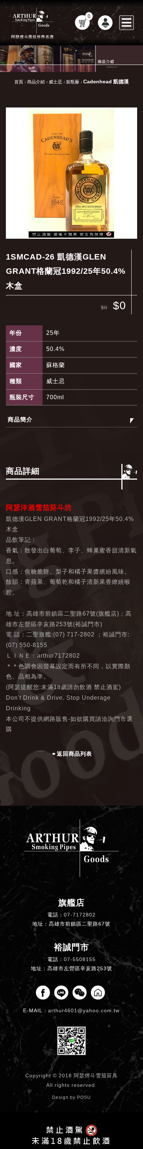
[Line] (61, 992)
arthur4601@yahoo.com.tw (84, 1010)
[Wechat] (79, 992)
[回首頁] (33, 22)
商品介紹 (36, 81)
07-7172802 (80, 915)
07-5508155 (80, 959)
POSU (84, 1097)
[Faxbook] (43, 992)
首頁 (18, 81)
